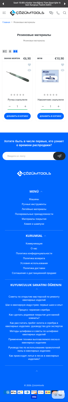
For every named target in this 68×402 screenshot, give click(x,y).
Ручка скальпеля (17, 99)
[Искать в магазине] (64, 12)
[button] (3, 3)
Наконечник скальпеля (51, 99)
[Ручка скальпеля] (17, 76)
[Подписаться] (59, 156)
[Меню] (4, 12)
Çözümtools (38, 385)
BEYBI (39, 58)
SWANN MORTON (12, 58)
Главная (6, 22)
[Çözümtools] (27, 13)
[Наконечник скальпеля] (51, 76)
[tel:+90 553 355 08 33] (58, 12)
